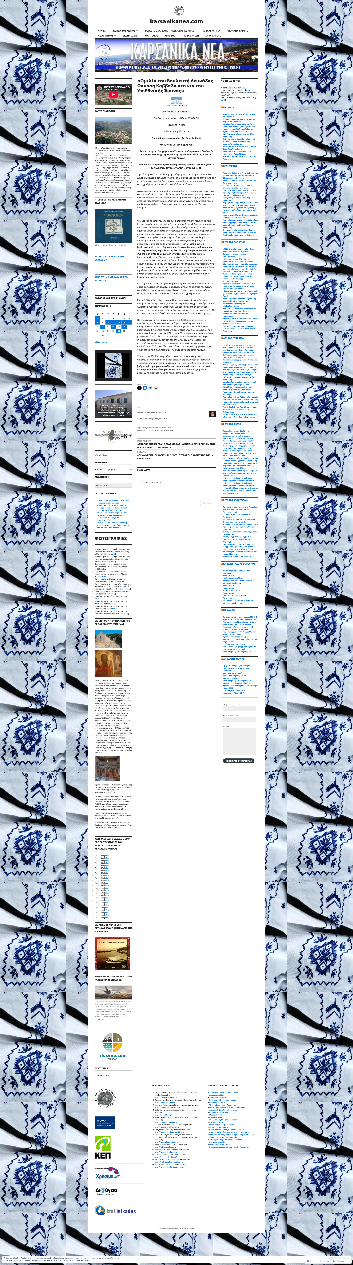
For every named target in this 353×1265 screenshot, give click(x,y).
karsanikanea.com (176, 21)
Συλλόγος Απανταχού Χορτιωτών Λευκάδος (229, 1147)
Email (230, 715)
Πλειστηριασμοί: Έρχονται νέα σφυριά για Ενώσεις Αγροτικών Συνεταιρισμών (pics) (240, 293)
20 (124, 327)
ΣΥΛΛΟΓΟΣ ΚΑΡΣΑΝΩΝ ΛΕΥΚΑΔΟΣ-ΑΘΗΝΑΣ (169, 30)
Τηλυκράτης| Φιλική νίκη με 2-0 (236, 537)
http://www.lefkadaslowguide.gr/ (169, 1132)
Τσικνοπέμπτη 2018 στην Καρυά (237, 652)
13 (124, 322)
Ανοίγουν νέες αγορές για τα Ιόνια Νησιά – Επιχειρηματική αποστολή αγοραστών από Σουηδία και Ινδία (238, 440)
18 (113, 327)
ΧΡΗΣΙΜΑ (170, 35)
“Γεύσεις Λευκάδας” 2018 (234, 644)
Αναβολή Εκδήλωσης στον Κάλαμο (238, 235)
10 (108, 322)
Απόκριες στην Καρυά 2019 (234, 673)
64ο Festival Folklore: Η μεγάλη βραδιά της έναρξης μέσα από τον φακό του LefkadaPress (240, 473)
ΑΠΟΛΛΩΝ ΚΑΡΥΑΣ (237, 30)
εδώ (113, 554)
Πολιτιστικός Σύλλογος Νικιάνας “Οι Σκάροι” (229, 1132)
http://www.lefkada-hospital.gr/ (169, 1167)
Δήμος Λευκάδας (216, 1095)
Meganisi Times (216, 1117)
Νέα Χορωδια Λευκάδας (220, 1145)
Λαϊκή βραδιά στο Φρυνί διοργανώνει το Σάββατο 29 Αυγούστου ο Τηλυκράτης (239, 409)
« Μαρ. (97, 342)
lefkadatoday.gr (234, 242)
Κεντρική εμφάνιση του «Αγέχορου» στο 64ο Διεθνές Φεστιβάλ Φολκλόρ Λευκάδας (239, 328)
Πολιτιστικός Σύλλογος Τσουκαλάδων (226, 1130)
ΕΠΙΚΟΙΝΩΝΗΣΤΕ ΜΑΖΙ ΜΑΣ (239, 761)
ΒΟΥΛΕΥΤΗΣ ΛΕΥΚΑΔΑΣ (162, 430)
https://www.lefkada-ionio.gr (168, 1107)
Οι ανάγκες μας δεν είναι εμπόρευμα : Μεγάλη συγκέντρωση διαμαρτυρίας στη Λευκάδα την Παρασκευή (113, 525)
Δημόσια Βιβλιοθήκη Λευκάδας (223, 1110)
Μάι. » (104, 342)
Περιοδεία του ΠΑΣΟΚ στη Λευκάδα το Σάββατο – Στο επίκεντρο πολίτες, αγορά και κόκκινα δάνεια (240, 465)
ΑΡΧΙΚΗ (102, 30)
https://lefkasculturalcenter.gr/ (169, 1162)
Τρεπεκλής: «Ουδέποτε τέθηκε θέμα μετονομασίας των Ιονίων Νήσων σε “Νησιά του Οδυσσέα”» (239, 286)
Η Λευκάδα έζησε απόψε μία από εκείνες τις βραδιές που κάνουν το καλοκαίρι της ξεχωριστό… (240, 490)
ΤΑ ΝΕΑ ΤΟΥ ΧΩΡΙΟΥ (124, 30)
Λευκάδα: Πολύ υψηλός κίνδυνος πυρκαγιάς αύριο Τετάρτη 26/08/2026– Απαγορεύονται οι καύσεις (239, 453)
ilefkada (228, 107)
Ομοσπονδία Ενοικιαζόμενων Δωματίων (227, 1107)
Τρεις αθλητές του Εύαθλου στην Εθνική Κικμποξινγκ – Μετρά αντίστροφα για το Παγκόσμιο (237, 433)
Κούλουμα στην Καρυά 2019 (235, 676)
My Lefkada (230, 166)
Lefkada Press (232, 424)
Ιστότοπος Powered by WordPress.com (176, 1228)
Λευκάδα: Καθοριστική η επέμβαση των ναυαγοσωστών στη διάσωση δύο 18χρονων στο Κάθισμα (240, 175)
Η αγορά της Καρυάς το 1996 (235, 629)
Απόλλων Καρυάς (234, 658)
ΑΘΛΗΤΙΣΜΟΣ (105, 35)
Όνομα (231, 705)
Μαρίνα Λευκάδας (217, 1102)
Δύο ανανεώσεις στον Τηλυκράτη (238, 544)
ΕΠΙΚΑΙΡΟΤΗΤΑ (211, 30)
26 (119, 331)
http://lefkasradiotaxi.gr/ (166, 1147)
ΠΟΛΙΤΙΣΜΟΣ (151, 35)
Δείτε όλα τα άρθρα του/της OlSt (152, 419)
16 (103, 327)
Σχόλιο (207, 503)
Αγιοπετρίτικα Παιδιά (218, 1127)
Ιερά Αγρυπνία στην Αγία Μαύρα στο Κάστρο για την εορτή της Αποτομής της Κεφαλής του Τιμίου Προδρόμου (239, 347)
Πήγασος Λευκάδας (217, 1142)
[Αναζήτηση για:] (113, 485)
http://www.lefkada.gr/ (165, 1102)
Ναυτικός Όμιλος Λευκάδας (221, 1125)
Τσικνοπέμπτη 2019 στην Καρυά (237, 681)
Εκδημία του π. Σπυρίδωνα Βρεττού (239, 139)
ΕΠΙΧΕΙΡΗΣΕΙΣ (191, 35)
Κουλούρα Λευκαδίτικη (233, 578)
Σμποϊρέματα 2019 (231, 678)
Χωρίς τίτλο (228, 576)
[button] (107, 371)
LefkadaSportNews (235, 500)
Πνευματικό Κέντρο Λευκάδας (222, 1100)
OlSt (169, 428)
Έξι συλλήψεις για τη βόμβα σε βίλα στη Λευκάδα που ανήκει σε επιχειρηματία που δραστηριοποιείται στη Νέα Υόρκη (240, 367)
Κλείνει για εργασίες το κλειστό (237, 557)
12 (119, 322)
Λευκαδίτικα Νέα (233, 338)
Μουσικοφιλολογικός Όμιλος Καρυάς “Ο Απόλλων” (232, 1135)
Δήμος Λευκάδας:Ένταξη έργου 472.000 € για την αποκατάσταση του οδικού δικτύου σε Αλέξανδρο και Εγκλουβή (240, 205)
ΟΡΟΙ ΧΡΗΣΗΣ (213, 35)
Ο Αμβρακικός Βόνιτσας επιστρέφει (239, 547)
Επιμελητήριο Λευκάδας (220, 1112)
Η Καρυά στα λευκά (231, 590)
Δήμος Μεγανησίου (217, 1097)
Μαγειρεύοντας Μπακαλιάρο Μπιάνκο (239, 622)
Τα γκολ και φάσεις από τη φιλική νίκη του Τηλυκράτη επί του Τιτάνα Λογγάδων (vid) (240, 509)
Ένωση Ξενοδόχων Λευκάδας (222, 1105)
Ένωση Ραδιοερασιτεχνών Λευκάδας (225, 1140)
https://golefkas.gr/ (163, 1115)
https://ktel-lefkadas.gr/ (166, 1157)
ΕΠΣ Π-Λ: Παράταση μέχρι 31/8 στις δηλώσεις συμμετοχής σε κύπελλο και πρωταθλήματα (240, 551)
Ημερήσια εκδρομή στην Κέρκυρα (238, 666)
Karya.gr (229, 610)
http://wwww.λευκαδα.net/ (166, 1142)
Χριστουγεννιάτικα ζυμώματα (236, 637)
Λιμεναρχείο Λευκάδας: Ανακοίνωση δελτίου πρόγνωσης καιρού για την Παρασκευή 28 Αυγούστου (239, 354)
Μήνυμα (226, 726)
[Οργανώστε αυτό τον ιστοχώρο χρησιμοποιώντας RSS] (222, 107)
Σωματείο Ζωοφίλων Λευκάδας (223, 1137)
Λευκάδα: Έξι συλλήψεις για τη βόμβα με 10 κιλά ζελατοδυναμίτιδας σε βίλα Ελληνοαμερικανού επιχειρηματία (239, 268)
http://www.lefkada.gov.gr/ (166, 1152)
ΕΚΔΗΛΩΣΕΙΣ (130, 35)
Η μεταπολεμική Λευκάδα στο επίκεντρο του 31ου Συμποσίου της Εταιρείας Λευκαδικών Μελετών (112, 512)
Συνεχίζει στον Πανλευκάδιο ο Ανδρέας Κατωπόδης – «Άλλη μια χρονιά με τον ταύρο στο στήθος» (240, 320)
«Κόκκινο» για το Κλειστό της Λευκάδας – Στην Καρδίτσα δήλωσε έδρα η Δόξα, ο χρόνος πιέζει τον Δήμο (240, 261)
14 (129, 322)
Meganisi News (216, 1115)
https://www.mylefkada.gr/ (166, 1122)
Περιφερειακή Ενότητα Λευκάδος (223, 1092)
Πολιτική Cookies (83, 1260)
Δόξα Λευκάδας (216, 1122)
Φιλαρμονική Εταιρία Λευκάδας (223, 1120)
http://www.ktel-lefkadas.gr (167, 1127)
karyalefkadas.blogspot (239, 563)
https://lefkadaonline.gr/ (166, 1097)
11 (113, 322)
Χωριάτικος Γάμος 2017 (233, 693)
